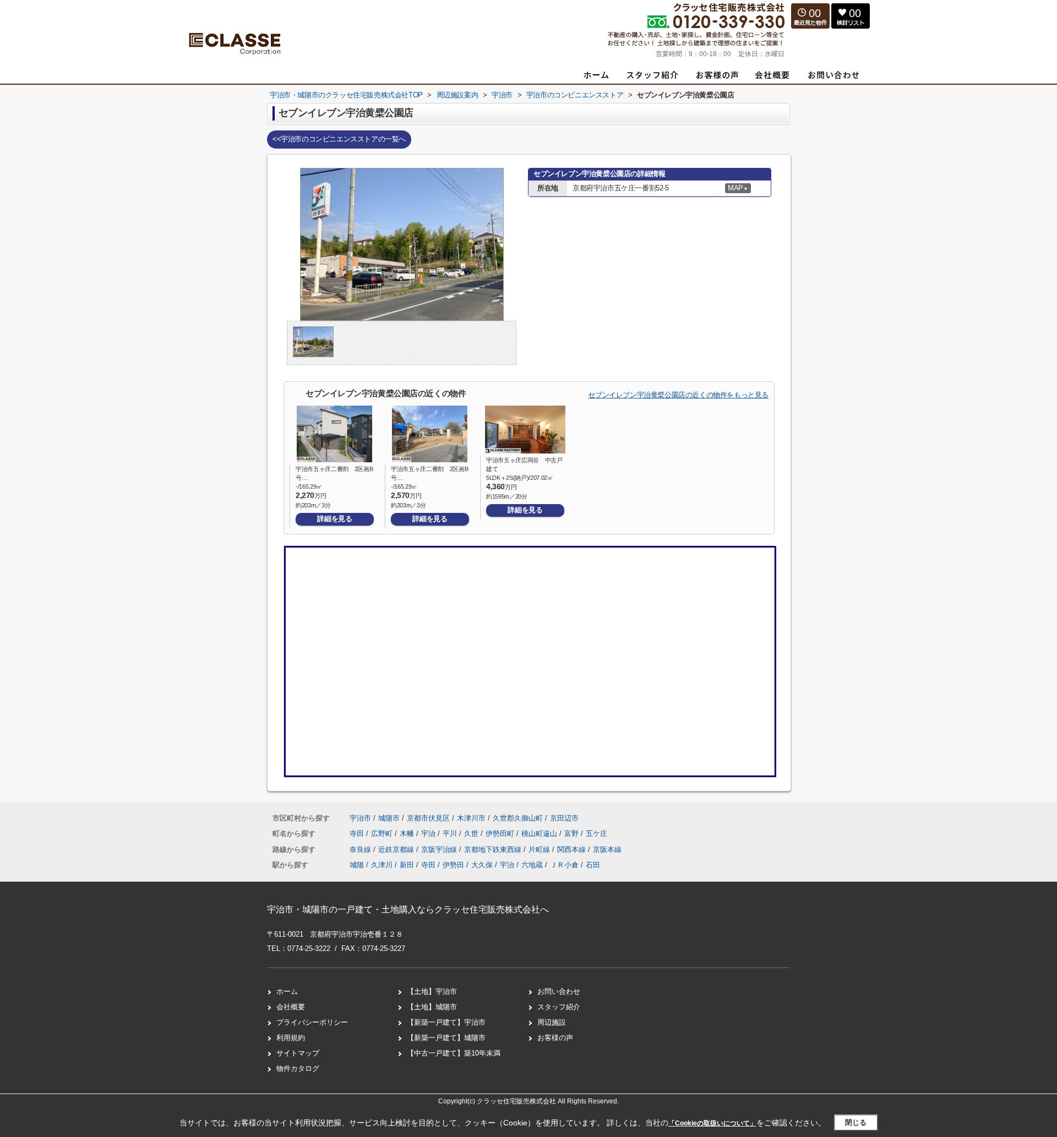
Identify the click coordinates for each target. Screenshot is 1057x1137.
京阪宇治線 (440, 849)
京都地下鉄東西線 (494, 849)
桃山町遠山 (540, 833)
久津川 (382, 865)
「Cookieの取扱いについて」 (712, 1123)
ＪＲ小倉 (564, 865)
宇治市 (360, 818)
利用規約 (290, 1038)
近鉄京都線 (397, 849)
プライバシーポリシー (312, 1022)
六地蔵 (532, 865)
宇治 (429, 833)
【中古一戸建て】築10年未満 (453, 1053)
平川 (451, 833)
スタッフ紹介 (558, 1007)
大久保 (482, 865)
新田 (407, 865)
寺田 (358, 833)
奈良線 (361, 849)
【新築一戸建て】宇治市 (446, 1022)
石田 (593, 865)
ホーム (287, 991)
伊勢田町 (501, 833)
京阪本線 (607, 849)
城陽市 (389, 818)
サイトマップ (297, 1053)
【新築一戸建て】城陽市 (446, 1038)
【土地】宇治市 (432, 991)
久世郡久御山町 (518, 818)
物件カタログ (297, 1068)
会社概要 (290, 1007)
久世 (472, 833)
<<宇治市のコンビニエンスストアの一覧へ (339, 139)
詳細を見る (334, 519)
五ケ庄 (596, 833)
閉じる (856, 1122)
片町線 (540, 849)
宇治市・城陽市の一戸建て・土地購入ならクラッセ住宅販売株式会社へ (408, 909)
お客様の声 (555, 1038)
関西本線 (572, 849)
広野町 (383, 833)
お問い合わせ (558, 991)
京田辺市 (564, 818)
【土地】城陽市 (432, 1007)
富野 (572, 833)
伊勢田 (453, 865)
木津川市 (471, 818)
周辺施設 (551, 1022)
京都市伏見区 (428, 818)
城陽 (357, 865)
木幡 (408, 833)
